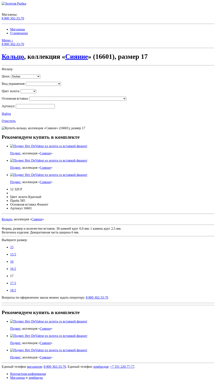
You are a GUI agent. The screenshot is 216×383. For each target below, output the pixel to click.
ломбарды (35, 377)
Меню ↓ (7, 40)
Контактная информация (28, 374)
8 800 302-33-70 (13, 18)
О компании (19, 33)
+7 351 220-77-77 (122, 366)
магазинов (34, 366)
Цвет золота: (11, 91)
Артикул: (8, 106)
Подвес (15, 153)
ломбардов (100, 366)
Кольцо (13, 56)
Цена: (6, 76)
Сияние (76, 56)
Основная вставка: (15, 98)
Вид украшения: (13, 83)
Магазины (17, 29)
